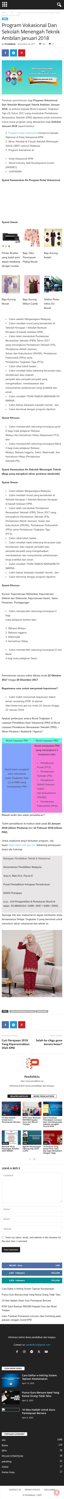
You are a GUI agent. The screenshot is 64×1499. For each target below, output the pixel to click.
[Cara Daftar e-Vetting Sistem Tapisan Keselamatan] (11, 1380)
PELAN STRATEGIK (12, 1456)
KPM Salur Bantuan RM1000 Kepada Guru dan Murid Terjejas (32, 1120)
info (11, 12)
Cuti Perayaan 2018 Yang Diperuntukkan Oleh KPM (16, 1044)
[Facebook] (5, 53)
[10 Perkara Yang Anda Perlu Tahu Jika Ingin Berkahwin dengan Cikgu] (52, 1137)
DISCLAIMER (49, 1489)
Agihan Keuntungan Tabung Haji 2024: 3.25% (32, 1148)
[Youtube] (46, 1352)
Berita (5, 1143)
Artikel (5, 1467)
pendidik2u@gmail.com (38, 1344)
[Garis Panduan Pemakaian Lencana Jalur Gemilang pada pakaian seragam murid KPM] (52, 1109)
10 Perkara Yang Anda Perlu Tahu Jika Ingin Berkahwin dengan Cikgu (52, 1149)
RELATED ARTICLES (19, 1096)
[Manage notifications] (57, 1492)
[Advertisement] (32, 203)
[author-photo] (32, 1064)
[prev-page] (30, 1159)
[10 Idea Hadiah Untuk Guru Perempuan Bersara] (11, 1109)
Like (58, 1265)
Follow (55, 1273)
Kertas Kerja (8, 1472)
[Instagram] (25, 1352)
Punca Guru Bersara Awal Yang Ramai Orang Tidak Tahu (31, 1294)
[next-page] (34, 1159)
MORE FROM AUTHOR (43, 1096)
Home (4, 12)
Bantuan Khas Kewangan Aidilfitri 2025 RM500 (10, 1148)
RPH (4, 1450)
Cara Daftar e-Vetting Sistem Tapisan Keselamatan (28, 1288)
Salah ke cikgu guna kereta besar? (49, 1042)
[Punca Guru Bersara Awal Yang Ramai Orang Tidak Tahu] (11, 1397)
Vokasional (42, 1011)
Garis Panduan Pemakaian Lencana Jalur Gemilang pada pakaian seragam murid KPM (52, 1122)
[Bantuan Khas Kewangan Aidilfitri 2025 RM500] (11, 1137)
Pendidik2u (10, 44)
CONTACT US (15, 1489)
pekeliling (6, 1461)
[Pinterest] (21, 53)
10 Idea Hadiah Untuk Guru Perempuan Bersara (11, 1119)
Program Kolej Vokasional (22, 132)
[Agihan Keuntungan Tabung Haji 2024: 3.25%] (32, 1137)
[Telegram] (13, 53)
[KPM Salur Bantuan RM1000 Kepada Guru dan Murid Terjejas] (32, 1109)
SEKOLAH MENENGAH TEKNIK (22, 1011)
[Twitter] (39, 1352)
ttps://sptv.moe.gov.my (22, 845)
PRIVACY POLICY (32, 1489)
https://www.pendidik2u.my (32, 1081)
